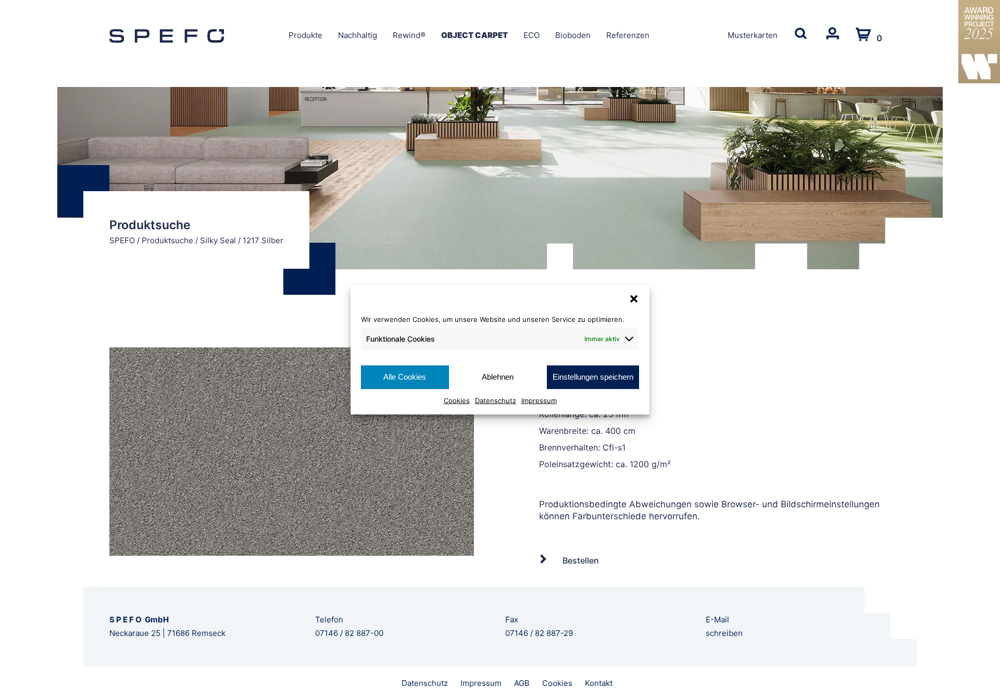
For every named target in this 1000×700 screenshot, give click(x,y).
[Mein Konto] (832, 40)
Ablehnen (498, 376)
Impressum (539, 400)
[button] (634, 299)
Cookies (457, 400)
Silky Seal (218, 240)
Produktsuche (167, 240)
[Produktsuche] (801, 40)
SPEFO (122, 240)
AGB (522, 683)
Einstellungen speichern (593, 376)
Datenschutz (495, 400)
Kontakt (598, 683)
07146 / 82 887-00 (349, 633)
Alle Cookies (404, 376)
